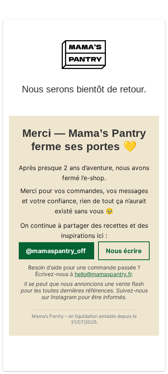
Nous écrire (124, 251)
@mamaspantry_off (56, 251)
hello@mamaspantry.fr (103, 274)
